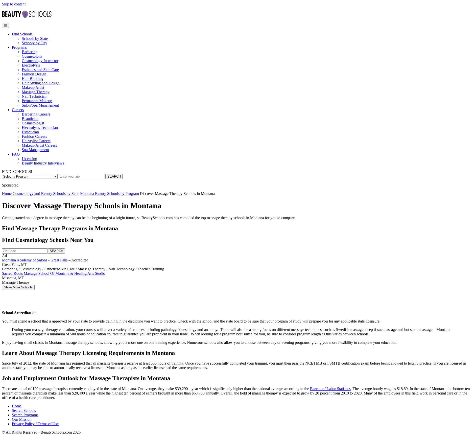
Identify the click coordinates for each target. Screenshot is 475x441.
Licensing (29, 159)
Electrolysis (31, 65)
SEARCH (114, 176)
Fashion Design (34, 74)
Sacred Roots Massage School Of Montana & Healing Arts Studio (53, 273)
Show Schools (18, 287)
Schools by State (35, 38)
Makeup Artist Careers (39, 145)
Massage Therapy (35, 92)
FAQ (16, 154)
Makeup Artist (33, 87)
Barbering (29, 52)
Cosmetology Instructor (40, 61)
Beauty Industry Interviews (43, 163)
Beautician (30, 118)
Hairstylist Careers (36, 141)
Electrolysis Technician (40, 127)
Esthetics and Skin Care (40, 70)
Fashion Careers (34, 136)
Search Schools (24, 410)
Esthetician (30, 132)
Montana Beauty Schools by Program (109, 193)
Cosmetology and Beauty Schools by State (46, 193)
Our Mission (21, 419)
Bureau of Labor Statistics (330, 389)
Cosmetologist (33, 123)
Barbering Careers (36, 114)
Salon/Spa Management (40, 105)
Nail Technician (34, 96)
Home (7, 193)
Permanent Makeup (37, 101)
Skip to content (13, 4)
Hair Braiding (32, 78)
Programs (19, 47)
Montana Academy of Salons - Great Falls (35, 260)
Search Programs (25, 415)
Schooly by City (34, 43)
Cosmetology (32, 56)
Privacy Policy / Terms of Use (35, 424)
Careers (18, 110)
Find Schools (22, 34)
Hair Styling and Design (41, 83)
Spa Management (35, 150)
